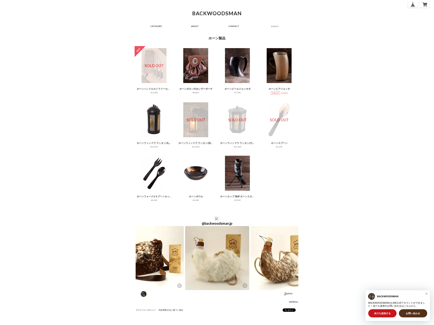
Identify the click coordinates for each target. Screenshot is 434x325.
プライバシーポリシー (146, 310)
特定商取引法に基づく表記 (171, 310)
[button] (152, 258)
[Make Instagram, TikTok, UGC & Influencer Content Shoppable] (288, 294)
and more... (293, 302)
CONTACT (233, 26)
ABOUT (195, 26)
